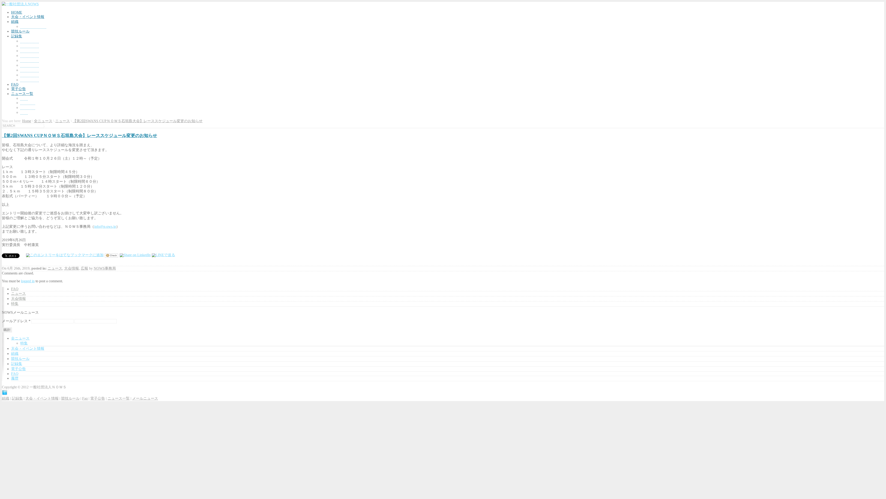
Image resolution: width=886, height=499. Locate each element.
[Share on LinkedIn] (135, 255)
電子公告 (18, 89)
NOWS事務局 (105, 268)
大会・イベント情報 (27, 17)
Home (26, 121)
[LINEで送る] (163, 255)
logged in (28, 281)
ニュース (27, 103)
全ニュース (43, 121)
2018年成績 (29, 70)
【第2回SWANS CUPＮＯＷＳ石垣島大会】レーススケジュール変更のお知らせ (138, 121)
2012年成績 (29, 41)
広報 (84, 268)
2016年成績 (29, 60)
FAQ (14, 84)
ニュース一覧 (22, 94)
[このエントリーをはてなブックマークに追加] (65, 255)
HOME (16, 12)
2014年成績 (29, 51)
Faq (85, 398)
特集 (24, 112)
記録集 (16, 36)
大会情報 (27, 108)
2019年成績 (29, 75)
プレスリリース (33, 26)
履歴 (14, 378)
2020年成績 (29, 80)
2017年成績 (29, 65)
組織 (14, 22)
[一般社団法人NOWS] (20, 4)
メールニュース (145, 398)
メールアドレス (16, 321)
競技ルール (20, 31)
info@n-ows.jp (105, 226)
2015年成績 (29, 56)
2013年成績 (29, 46)
